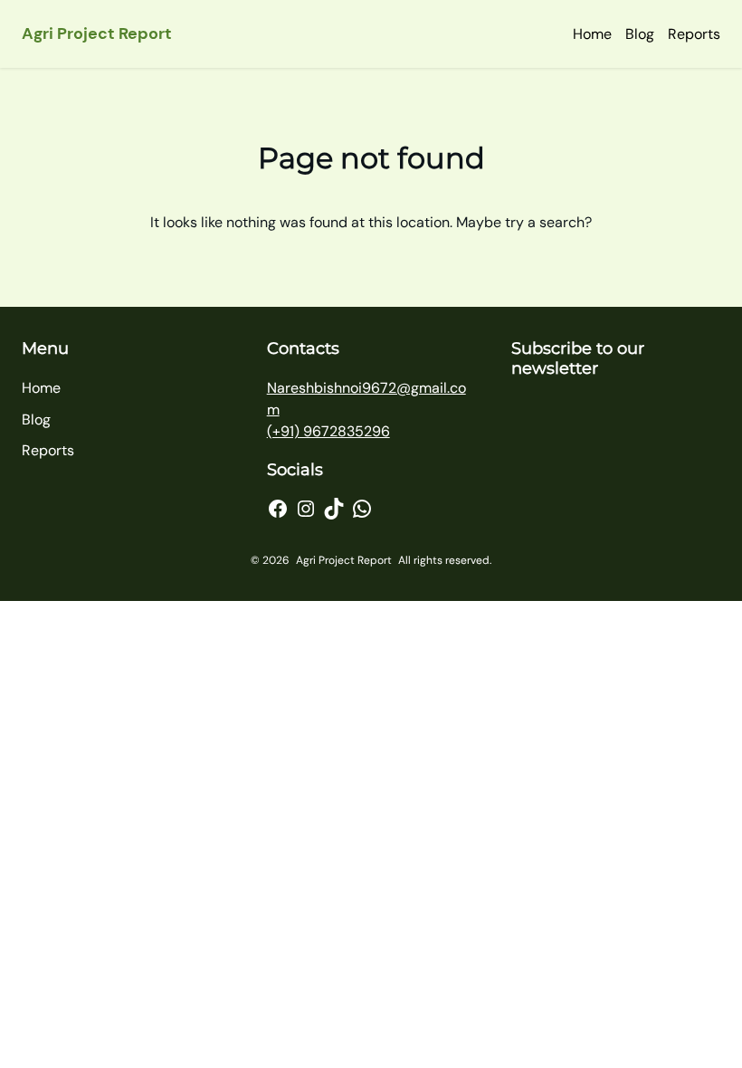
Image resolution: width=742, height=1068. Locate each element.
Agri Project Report (97, 33)
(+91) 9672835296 (328, 431)
